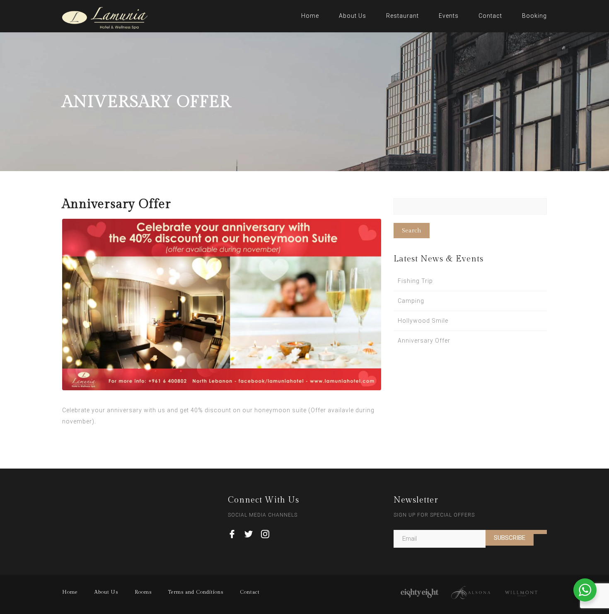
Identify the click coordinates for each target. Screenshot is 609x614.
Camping (411, 300)
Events (449, 15)
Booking (534, 15)
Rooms (143, 592)
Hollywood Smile (423, 320)
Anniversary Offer (424, 340)
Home (310, 15)
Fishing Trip (415, 281)
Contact (490, 15)
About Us (352, 15)
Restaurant (402, 15)
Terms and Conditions (195, 592)
